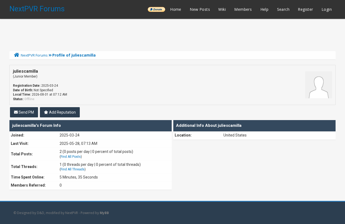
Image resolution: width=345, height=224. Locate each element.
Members (243, 9)
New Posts (200, 9)
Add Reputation (62, 112)
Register (305, 9)
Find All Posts (71, 157)
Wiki (222, 9)
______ (156, 9)
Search (283, 9)
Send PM (26, 112)
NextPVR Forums (37, 9)
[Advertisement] (172, 34)
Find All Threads (73, 169)
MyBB (104, 213)
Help (264, 9)
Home (175, 9)
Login (327, 9)
